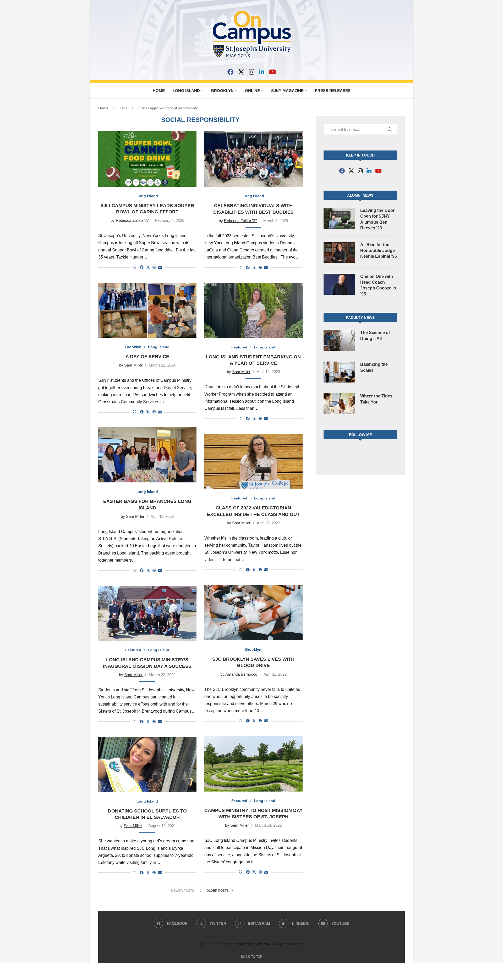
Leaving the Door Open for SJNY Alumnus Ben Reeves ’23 (377, 219)
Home (159, 90)
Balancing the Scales (374, 367)
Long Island (186, 90)
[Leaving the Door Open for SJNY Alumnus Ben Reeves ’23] (339, 218)
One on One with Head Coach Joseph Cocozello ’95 (378, 285)
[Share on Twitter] (148, 267)
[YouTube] (272, 72)
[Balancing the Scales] (339, 372)
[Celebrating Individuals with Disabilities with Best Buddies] (253, 159)
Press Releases (333, 90)
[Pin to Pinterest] (154, 267)
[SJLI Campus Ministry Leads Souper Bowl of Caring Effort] (147, 158)
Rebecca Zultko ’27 (132, 220)
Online (252, 90)
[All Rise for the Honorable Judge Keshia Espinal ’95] (339, 252)
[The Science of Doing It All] (339, 340)
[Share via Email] (160, 267)
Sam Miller (133, 365)
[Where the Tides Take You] (339, 403)
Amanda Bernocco (241, 674)
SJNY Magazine (287, 90)
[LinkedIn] (261, 72)
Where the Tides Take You (376, 399)
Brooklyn (222, 90)
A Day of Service (147, 356)
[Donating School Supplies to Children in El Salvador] (147, 764)
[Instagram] (251, 72)
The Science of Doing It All (375, 335)
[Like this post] (134, 267)
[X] (241, 72)
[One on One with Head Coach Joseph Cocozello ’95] (339, 284)
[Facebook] (230, 72)
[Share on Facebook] (142, 267)
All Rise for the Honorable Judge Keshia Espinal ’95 (378, 251)
